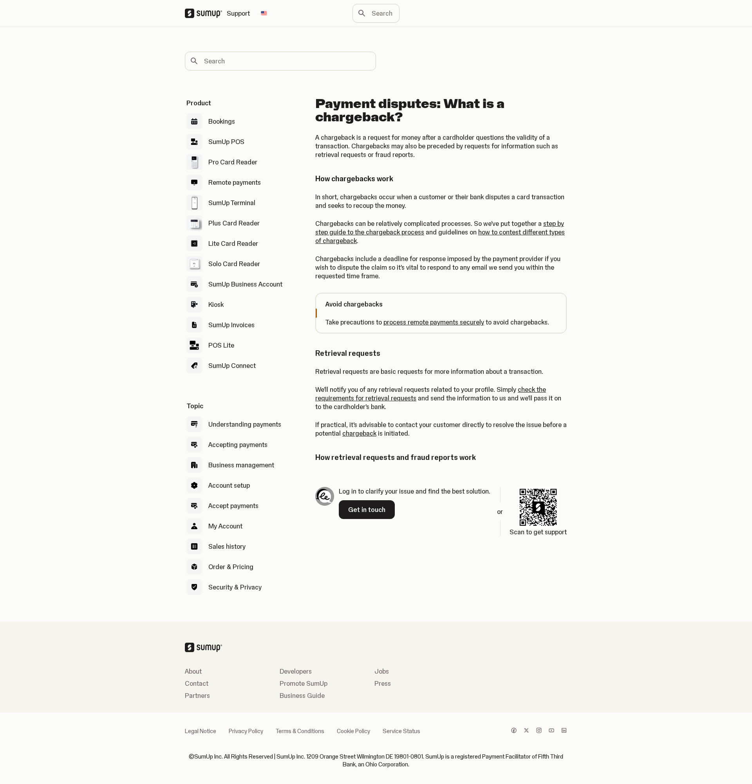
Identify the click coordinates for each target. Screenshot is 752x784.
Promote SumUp (303, 683)
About (193, 671)
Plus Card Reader (234, 223)
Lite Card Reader (233, 243)
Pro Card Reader (232, 162)
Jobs (381, 671)
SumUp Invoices (231, 325)
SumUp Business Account (245, 284)
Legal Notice (200, 731)
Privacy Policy (246, 731)
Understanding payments (244, 424)
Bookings (221, 121)
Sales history (227, 546)
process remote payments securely (433, 322)
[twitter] (526, 731)
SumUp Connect (232, 365)
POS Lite (221, 345)
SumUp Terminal (231, 203)
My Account (225, 526)
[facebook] (514, 731)
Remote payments (234, 182)
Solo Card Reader (234, 264)
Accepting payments (238, 445)
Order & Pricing (230, 567)
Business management (241, 465)
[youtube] (551, 731)
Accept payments (233, 506)
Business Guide (302, 695)
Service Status (401, 731)
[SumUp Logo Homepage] (206, 13)
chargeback (359, 433)
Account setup (229, 485)
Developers (296, 671)
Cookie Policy (353, 731)
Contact (196, 683)
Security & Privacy (235, 587)
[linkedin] (564, 731)
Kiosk (216, 304)
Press (382, 683)
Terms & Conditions (300, 731)
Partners (197, 695)
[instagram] (539, 731)
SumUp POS (226, 142)
